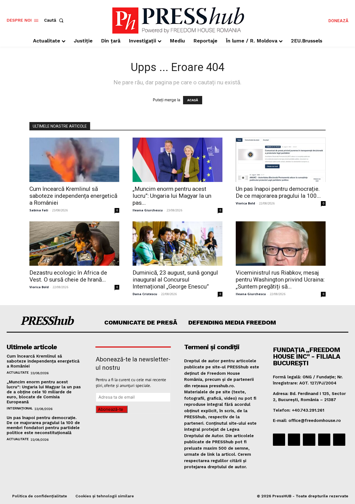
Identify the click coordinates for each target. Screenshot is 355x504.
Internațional (20, 408)
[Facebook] (279, 440)
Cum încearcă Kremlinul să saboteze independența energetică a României (73, 196)
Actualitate (18, 372)
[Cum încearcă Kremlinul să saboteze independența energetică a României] (74, 160)
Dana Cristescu (145, 294)
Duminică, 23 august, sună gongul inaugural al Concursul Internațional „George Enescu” (175, 279)
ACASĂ (192, 100)
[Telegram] (309, 440)
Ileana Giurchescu (148, 210)
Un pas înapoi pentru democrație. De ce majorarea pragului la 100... (278, 192)
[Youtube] (339, 440)
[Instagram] (294, 440)
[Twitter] (324, 440)
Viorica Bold (245, 203)
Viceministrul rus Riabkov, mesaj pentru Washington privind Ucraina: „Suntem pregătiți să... (280, 279)
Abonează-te (110, 409)
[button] (55, 20)
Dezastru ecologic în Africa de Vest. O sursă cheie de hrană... (68, 276)
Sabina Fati (38, 210)
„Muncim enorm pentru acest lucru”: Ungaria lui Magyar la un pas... (172, 196)
